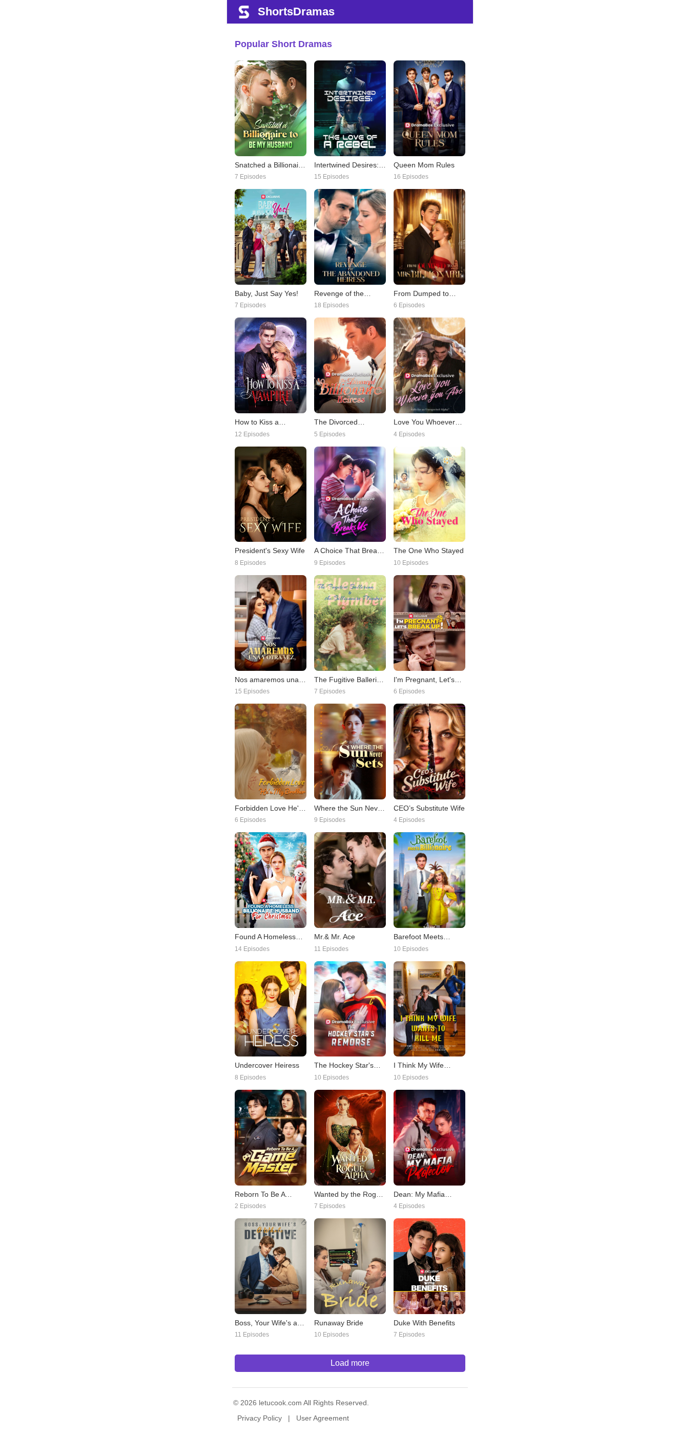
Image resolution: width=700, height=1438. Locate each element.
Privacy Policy (259, 1418)
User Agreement (322, 1418)
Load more (350, 1363)
